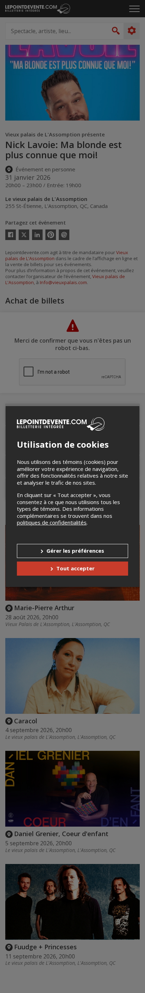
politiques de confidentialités (52, 522)
